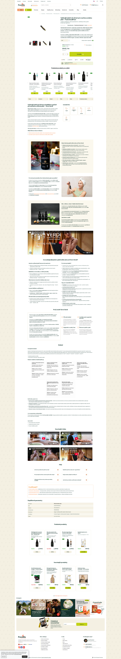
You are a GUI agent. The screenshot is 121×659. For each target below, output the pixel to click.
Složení (51, 98)
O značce (40, 98)
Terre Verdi (90, 25)
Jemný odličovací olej (33, 489)
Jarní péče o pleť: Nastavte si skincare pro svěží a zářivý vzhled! (41, 134)
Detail (37, 551)
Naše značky (30, 1)
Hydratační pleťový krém (34, 492)
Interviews (49, 1)
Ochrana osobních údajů (45, 642)
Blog (63, 642)
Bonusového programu (73, 63)
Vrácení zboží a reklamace (45, 645)
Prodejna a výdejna (44, 646)
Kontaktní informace (66, 646)
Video (71, 98)
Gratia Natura (65, 649)
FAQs (61, 98)
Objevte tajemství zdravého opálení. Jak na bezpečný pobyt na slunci (42, 132)
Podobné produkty (83, 98)
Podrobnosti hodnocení (79, 25)
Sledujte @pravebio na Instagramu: (61, 595)
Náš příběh (19, 1)
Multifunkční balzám (33, 494)
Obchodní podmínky (17, 654)
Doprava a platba (44, 640)
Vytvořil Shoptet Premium (98, 657)
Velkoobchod (36, 1)
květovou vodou (36, 126)
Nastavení (4, 656)
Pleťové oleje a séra (57, 503)
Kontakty (24, 1)
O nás (64, 639)
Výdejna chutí (43, 1)
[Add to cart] (34, 93)
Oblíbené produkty (44, 649)
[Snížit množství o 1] (63, 54)
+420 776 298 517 (88, 644)
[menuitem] (20, 10)
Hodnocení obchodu (45, 639)
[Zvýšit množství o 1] (67, 54)
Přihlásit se (82, 624)
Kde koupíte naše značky (67, 645)
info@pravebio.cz (88, 646)
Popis (30, 98)
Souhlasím (25, 656)
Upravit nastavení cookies (46, 657)
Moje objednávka (44, 648)
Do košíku (79, 54)
